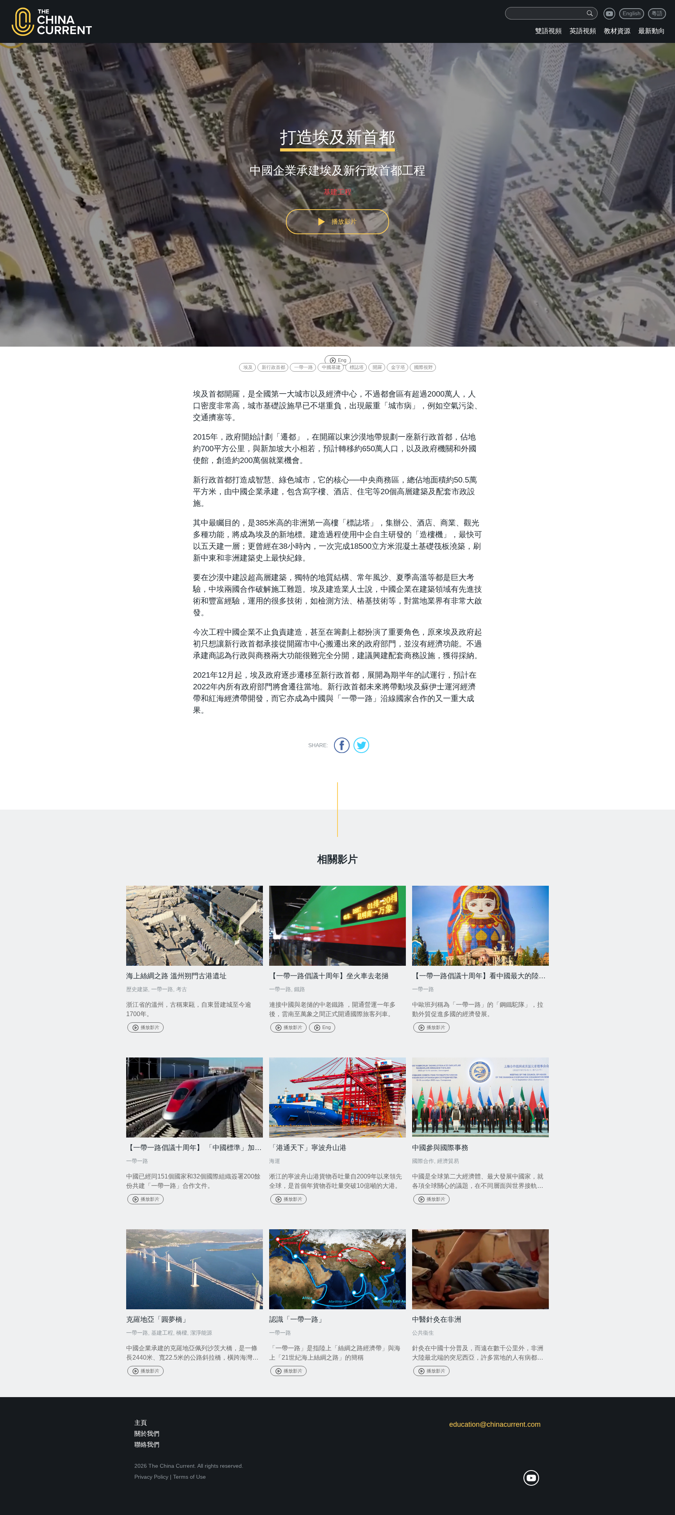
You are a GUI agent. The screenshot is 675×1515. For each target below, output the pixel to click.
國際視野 (423, 367)
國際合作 (423, 1161)
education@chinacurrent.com (495, 1424)
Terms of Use (189, 1477)
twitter (361, 745)
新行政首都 (273, 367)
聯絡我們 (146, 1444)
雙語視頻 (548, 31)
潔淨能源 (201, 1333)
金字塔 (398, 367)
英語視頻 (583, 31)
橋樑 (181, 1333)
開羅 (377, 367)
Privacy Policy (151, 1477)
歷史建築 (137, 989)
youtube (609, 14)
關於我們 (146, 1433)
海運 (274, 1161)
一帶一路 (303, 367)
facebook (342, 745)
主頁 (140, 1422)
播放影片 (150, 1027)
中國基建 (331, 367)
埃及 (248, 367)
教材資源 (617, 31)
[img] (590, 13)
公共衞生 (423, 1333)
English (632, 13)
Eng (342, 360)
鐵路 (299, 989)
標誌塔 (357, 367)
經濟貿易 (448, 1161)
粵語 (657, 13)
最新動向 (651, 31)
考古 (181, 989)
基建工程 (162, 1333)
